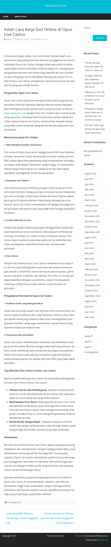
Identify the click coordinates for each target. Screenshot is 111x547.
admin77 (89, 336)
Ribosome (80, 535)
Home (5, 16)
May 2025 (89, 253)
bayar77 (88, 347)
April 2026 (89, 194)
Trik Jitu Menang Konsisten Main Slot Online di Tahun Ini (94, 66)
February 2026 (91, 205)
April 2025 (89, 258)
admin (9, 39)
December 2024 (92, 280)
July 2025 (89, 242)
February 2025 (91, 269)
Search (87, 27)
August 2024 (90, 301)
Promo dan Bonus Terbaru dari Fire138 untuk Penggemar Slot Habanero (57, 518)
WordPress (102, 539)
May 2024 (89, 317)
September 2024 (92, 296)
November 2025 (92, 221)
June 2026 (89, 184)
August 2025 (90, 237)
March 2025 (90, 264)
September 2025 (92, 232)
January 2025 (91, 274)
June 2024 (89, 312)
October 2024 (91, 290)
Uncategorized (14, 502)
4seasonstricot (55, 5)
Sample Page (20, 16)
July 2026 (89, 179)
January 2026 (91, 210)
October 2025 (91, 226)
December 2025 (92, 216)
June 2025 (89, 248)
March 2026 (90, 200)
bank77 (88, 341)
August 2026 (90, 173)
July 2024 (89, 306)
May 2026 (89, 189)
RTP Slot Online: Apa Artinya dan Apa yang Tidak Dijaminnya (94, 129)
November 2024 (92, 285)
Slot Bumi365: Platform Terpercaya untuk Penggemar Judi (22, 518)
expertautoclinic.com (15, 113)
